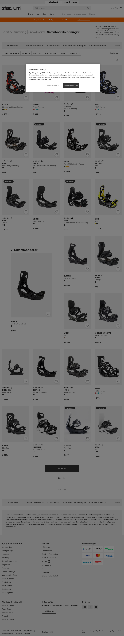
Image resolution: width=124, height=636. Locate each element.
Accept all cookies (71, 86)
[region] (63, 78)
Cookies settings (53, 85)
